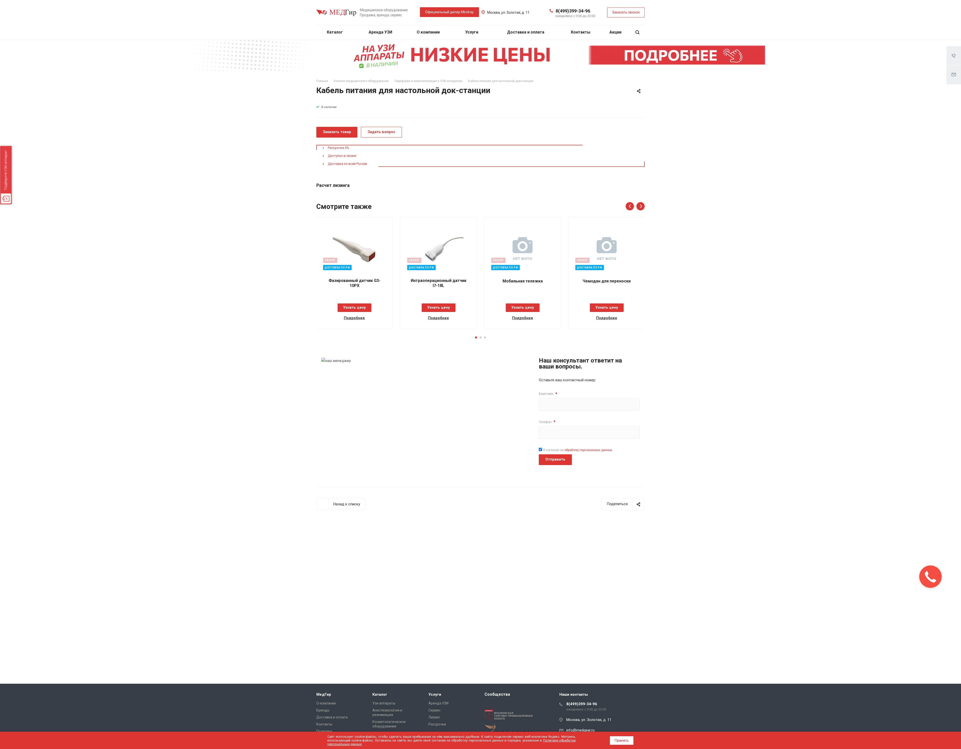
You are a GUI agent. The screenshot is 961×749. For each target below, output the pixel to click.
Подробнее (354, 318)
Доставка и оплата (525, 32)
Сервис (434, 710)
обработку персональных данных (588, 450)
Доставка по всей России (347, 164)
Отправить (555, 459)
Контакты (580, 32)
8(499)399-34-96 (573, 11)
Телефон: (547, 422)
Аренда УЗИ (380, 32)
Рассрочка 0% (338, 148)
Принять (621, 740)
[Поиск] (637, 32)
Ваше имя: (548, 394)
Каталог (335, 32)
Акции (615, 32)
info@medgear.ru (580, 730)
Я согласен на (577, 450)
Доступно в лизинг (342, 156)
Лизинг (434, 717)
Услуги (472, 32)
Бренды (322, 710)
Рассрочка (437, 724)
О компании (429, 32)
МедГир (323, 694)
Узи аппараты (383, 703)
